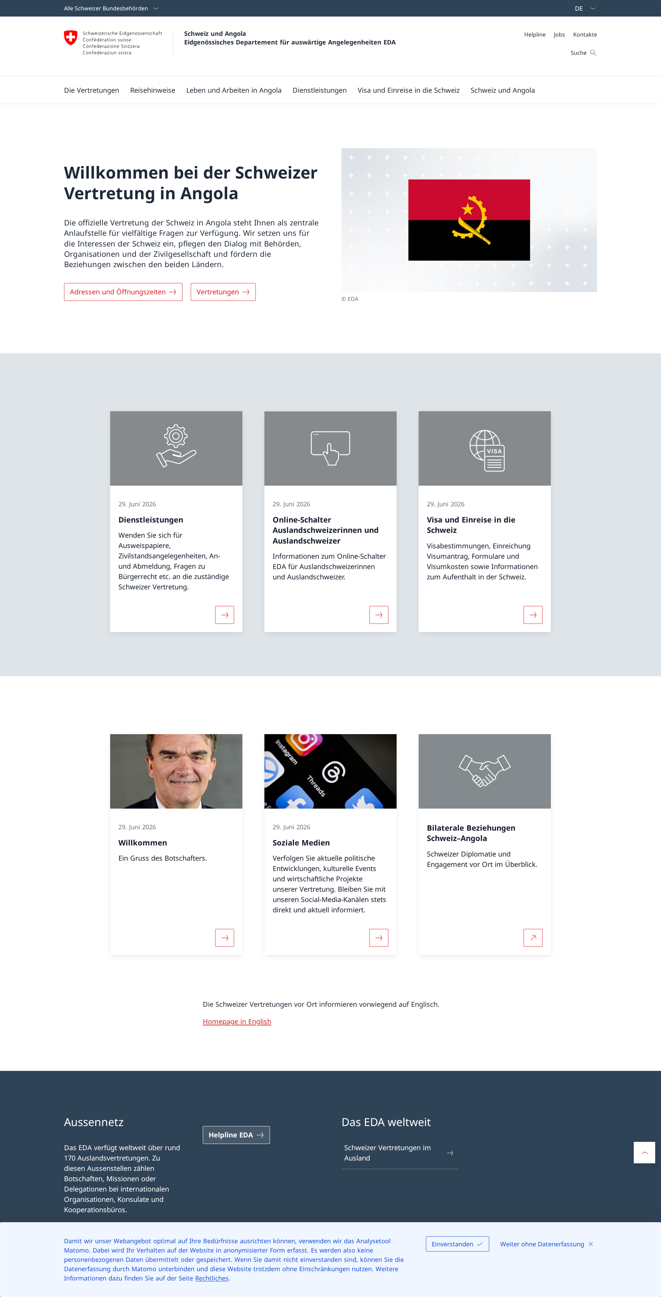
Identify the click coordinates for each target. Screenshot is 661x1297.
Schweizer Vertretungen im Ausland (387, 1153)
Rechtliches (212, 1278)
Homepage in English (237, 1021)
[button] (92, 90)
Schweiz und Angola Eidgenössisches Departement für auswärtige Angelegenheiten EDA (290, 37)
